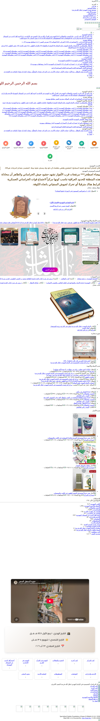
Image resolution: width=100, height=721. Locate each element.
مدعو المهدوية (15, 103)
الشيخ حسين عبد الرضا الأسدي (59, 206)
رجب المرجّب (46, 72)
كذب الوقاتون (92, 279)
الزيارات (80, 42)
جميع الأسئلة (72, 47)
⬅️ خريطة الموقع (94, 699)
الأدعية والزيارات (77, 38)
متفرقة (80, 47)
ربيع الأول (72, 72)
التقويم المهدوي (87, 70)
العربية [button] (94, 1)
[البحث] (78, 29)
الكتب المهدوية (95, 504)
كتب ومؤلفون (95, 532)
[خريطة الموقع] (85, 23)
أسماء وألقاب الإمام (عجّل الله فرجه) (88, 530)
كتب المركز (87, 36)
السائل (92, 373)
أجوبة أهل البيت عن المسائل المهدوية (88, 515)
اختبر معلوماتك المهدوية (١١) (82, 55)
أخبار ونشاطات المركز (83, 64)
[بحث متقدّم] (81, 29)
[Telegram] (97, 23)
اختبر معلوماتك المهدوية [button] (84, 106)
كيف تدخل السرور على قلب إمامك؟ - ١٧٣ (76, 361)
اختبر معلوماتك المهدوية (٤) (30, 51)
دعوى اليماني (32, 38)
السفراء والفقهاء (46, 46)
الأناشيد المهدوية (64, 60)
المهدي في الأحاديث (29, 36)
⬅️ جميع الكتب (95, 690)
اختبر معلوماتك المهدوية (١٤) (26, 55)
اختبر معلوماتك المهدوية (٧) (65, 53)
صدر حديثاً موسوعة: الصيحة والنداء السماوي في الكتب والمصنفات (69, 438)
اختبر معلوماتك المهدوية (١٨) (42, 114)
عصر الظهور (10, 46)
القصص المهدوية (76, 60)
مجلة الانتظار (92, 14)
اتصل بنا (89, 75)
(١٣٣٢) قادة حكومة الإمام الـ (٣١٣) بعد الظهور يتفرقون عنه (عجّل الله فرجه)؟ (66, 381)
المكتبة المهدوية (87, 34)
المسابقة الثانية (77, 68)
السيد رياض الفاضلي (82, 396)
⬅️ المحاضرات (95, 692)
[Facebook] (99, 23)
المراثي (61, 42)
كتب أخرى (76, 36)
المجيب (77, 373)
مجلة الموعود (92, 8)
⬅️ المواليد (96, 695)
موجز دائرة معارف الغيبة (92, 524)
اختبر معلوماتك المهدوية (84, 49)
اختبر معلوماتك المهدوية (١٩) (23, 114)
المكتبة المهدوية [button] (87, 91)
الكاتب (92, 396)
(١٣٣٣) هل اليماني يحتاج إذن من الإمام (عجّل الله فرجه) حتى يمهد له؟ (68, 375)
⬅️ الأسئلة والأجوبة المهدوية (91, 697)
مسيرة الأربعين (91, 12)
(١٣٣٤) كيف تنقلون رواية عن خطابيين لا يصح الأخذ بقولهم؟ (72, 369)
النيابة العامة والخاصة (93, 526)
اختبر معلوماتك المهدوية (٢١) (74, 116)
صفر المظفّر (79, 72)
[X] (95, 23)
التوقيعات (65, 38)
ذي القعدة (9, 72)
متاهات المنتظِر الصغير (82, 465)
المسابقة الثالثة (67, 68)
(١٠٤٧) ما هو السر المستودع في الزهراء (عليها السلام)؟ (73, 191)
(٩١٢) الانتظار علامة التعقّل (82, 403)
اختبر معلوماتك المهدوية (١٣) (45, 55)
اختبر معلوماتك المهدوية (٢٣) (37, 116)
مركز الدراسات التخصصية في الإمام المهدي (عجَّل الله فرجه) (69, 362)
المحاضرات (71, 42)
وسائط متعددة (87, 40)
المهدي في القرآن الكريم (47, 36)
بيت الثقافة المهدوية (89, 15)
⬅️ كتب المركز (95, 686)
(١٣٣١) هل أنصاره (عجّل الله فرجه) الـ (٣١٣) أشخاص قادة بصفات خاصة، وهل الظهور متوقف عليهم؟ (40, 222)
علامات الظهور (33, 46)
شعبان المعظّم (36, 72)
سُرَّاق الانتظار (61, 283)
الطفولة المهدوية (86, 59)
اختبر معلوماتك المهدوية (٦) (83, 53)
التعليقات (53, 371)
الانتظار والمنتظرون (84, 46)
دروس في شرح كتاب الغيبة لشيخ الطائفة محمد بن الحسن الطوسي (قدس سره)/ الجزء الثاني (51, 279)
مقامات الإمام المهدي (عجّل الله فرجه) (87, 528)
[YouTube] (91, 23)
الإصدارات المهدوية (54, 64)
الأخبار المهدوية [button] (87, 121)
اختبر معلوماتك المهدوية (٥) (12, 51)
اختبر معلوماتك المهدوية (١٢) (64, 55)
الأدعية (88, 42)
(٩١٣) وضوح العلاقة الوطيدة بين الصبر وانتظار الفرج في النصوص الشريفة (67, 397)
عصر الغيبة (22, 46)
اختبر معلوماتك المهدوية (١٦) (80, 114)
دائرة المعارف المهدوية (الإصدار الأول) (62, 202)
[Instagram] (93, 23)
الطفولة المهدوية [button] (86, 117)
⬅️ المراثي (96, 693)
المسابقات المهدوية (86, 66)
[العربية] (97, 88)
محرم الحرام (88, 72)
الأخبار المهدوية (87, 62)
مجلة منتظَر (87, 60)
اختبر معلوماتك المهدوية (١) (83, 51)
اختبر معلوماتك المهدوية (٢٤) (18, 116)
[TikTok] (87, 23)
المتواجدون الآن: (95, 500)
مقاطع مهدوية (28, 42)
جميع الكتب (23, 38)
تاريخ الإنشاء (84, 371)
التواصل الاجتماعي (90, 19)
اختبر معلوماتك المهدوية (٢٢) (55, 116)
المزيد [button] (90, 77)
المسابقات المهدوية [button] (86, 125)
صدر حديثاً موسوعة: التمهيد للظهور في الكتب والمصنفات (72, 493)
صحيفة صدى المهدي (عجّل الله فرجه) (84, 10)
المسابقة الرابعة (56, 68)
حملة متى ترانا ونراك (89, 17)
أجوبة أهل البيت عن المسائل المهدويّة (24, 93)
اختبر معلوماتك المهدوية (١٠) (11, 53)
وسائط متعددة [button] (87, 97)
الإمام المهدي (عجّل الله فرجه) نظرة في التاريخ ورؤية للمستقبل (70, 326)
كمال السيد (85, 328)
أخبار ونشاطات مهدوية (38, 64)
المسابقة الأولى (87, 68)
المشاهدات (65, 371)
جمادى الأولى (64, 72)
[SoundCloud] (89, 23)
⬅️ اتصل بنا (96, 701)
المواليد (53, 42)
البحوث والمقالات (64, 36)
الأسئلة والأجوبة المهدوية (84, 44)
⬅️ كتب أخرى (95, 688)
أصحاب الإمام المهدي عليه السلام (65, 46)
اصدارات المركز (67, 64)
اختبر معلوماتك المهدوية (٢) (65, 51)
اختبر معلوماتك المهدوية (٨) (47, 53)
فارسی (94, 6)
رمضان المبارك (26, 72)
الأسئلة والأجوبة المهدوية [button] (84, 101)
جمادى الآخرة (55, 72)
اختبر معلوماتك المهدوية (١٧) (61, 114)
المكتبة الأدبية (44, 38)
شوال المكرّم (16, 72)
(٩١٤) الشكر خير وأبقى (83, 392)
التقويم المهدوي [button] (87, 129)
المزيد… (86, 57)
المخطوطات (55, 38)
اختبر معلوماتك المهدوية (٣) (47, 51)
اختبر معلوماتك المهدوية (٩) (30, 53)
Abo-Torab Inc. (86, 718)
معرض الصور (42, 42)
